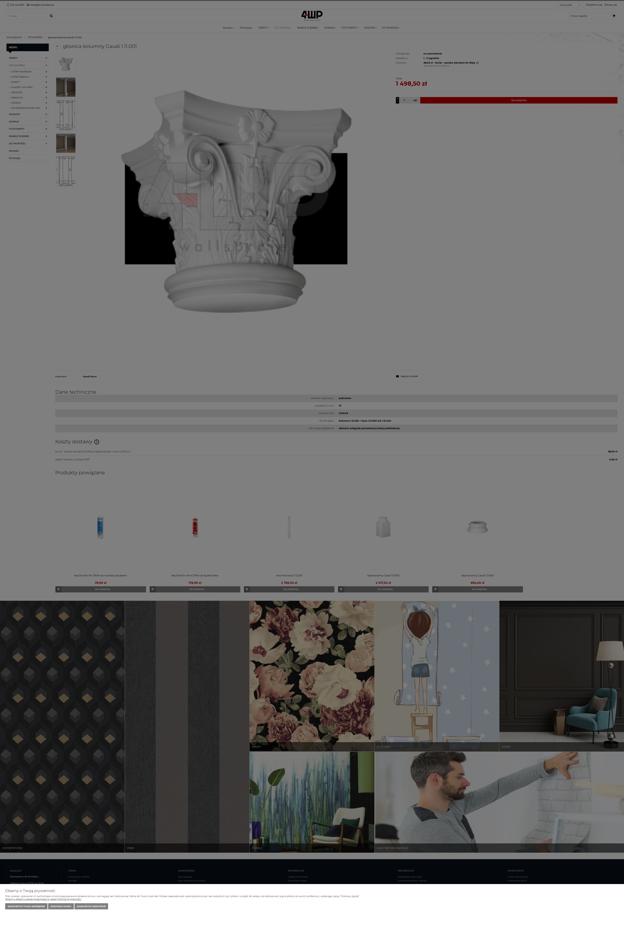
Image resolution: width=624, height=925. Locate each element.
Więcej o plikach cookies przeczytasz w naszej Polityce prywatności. (43, 899)
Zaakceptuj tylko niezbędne (26, 906)
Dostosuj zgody (61, 906)
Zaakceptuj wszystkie (91, 906)
